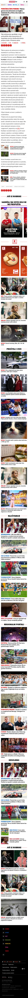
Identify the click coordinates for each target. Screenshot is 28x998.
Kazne (3, 186)
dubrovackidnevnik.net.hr (7, 989)
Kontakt (12, 970)
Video (7, 951)
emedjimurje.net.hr (6, 986)
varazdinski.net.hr (5, 987)
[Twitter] (4, 45)
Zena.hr (7, 981)
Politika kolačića (13, 967)
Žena (6, 947)
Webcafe (7, 944)
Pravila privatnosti (6, 970)
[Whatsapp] (6, 45)
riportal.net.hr (13, 987)
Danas (7, 929)
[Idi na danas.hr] (13, 1)
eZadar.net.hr (16, 989)
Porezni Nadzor (9, 186)
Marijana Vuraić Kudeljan (19, 186)
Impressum (4, 964)
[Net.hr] (10, 977)
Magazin (7, 940)
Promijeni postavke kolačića (8, 973)
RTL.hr (3, 981)
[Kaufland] (14, 241)
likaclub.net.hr (5, 991)
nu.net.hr (21, 989)
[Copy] (11, 45)
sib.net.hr (12, 986)
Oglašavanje (11, 964)
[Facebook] (2, 45)
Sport (7, 933)
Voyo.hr (11, 981)
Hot (6, 936)
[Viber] (8, 45)
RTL (18, 128)
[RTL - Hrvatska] (4, 977)
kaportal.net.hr (18, 986)
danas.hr (15, 42)
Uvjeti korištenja (5, 967)
